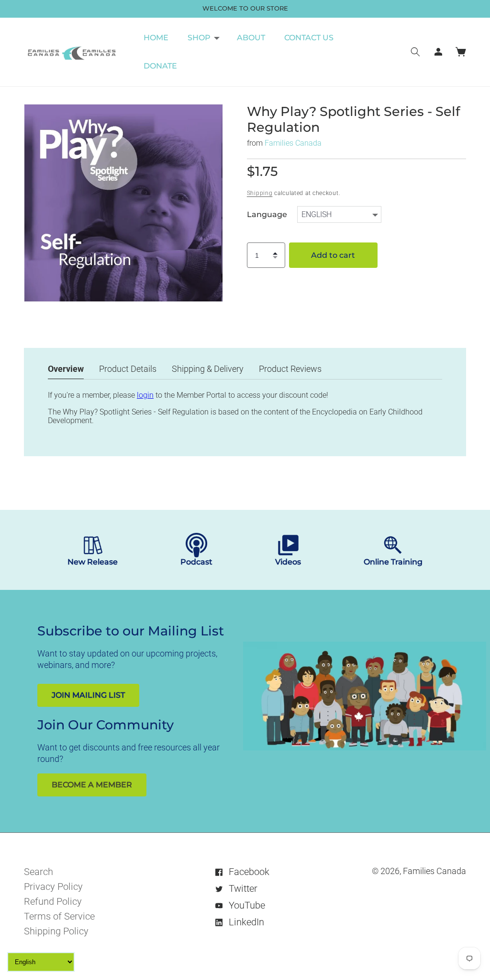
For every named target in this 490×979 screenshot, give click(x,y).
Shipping (260, 193)
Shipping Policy (56, 931)
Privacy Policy (53, 886)
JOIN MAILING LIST (88, 695)
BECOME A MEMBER (92, 784)
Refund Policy (53, 901)
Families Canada (293, 143)
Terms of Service (59, 916)
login (145, 395)
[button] (202, 37)
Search (38, 871)
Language (267, 214)
